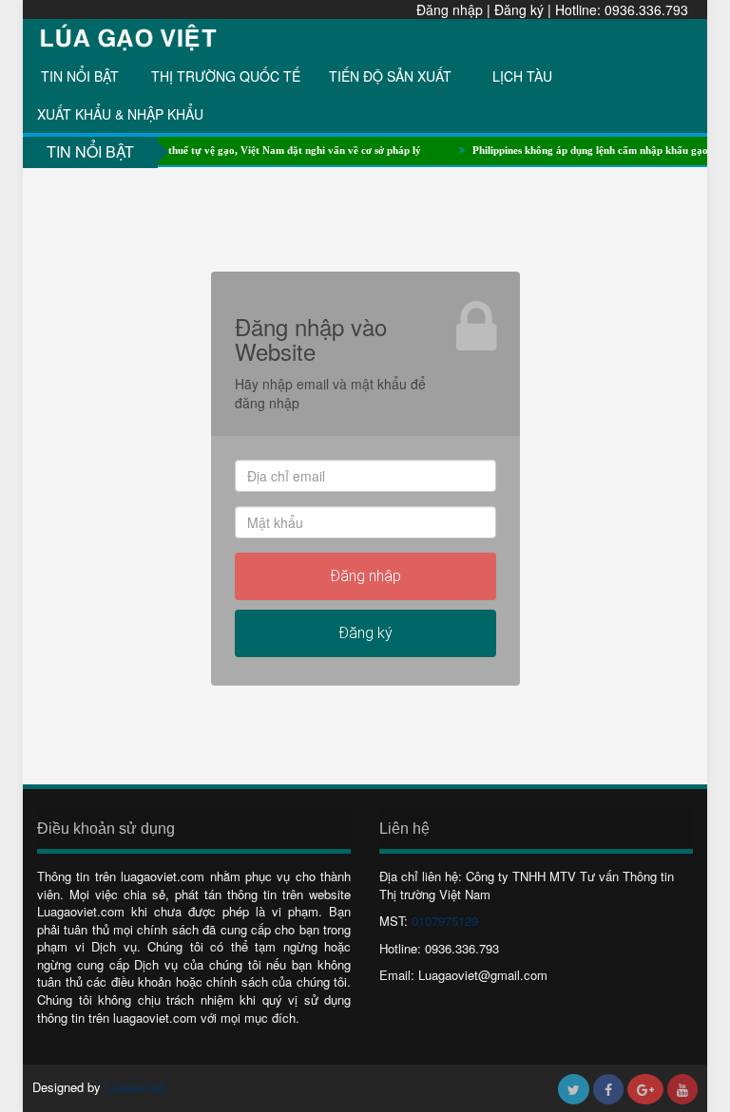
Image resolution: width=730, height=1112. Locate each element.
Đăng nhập (449, 9)
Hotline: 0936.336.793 (621, 9)
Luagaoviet (134, 1087)
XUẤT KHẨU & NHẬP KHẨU (120, 113)
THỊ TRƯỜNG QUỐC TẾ (225, 75)
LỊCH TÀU (522, 75)
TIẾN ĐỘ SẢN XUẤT (390, 75)
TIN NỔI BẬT (80, 75)
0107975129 (445, 921)
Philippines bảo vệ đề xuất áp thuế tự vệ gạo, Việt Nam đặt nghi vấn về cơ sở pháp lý (215, 150)
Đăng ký (519, 9)
